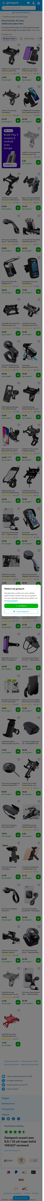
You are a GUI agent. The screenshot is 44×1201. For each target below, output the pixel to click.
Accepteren (22, 606)
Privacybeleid (12, 601)
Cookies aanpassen (22, 611)
